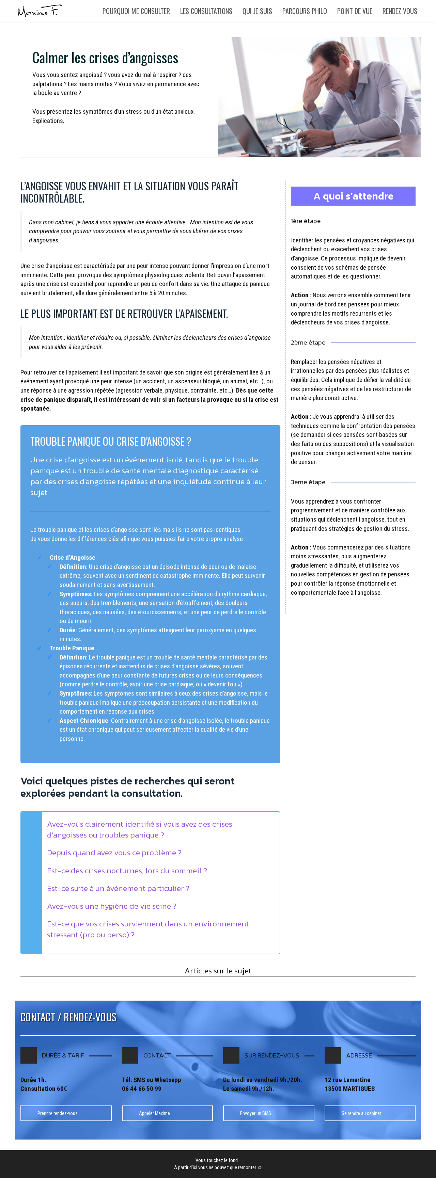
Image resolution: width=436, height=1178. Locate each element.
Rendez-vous (400, 11)
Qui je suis (257, 11)
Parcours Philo (304, 11)
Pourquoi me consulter (136, 11)
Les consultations (206, 11)
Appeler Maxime (154, 1113)
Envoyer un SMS (255, 1113)
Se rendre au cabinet (361, 1113)
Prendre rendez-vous (57, 1113)
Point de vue (354, 11)
